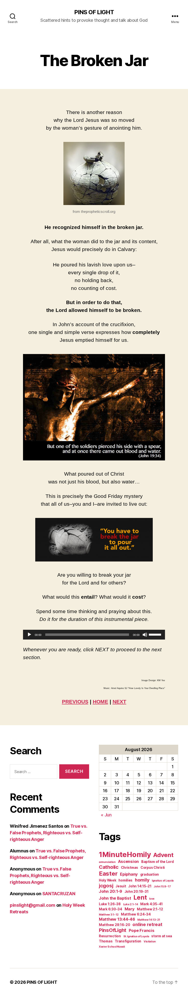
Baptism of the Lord (157, 862)
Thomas (105, 941)
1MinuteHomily (125, 854)
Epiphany (129, 874)
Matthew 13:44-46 (117, 919)
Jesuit (121, 886)
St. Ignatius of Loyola (136, 936)
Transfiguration (128, 941)
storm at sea (161, 936)
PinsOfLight (112, 930)
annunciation (107, 862)
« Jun (106, 814)
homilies (125, 880)
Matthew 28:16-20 (114, 925)
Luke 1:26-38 (110, 904)
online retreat (147, 924)
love (151, 898)
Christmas (129, 868)
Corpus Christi (153, 868)
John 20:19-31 (137, 891)
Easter (108, 873)
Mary (130, 908)
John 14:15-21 (140, 886)
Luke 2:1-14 (130, 904)
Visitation (150, 941)
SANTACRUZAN (58, 893)
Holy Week (107, 880)
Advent (163, 855)
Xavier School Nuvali (112, 946)
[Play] (29, 634)
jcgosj (106, 885)
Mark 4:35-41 (151, 904)
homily (142, 879)
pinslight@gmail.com (32, 905)
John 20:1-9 (110, 891)
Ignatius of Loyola (163, 880)
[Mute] (144, 634)
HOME (100, 701)
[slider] (156, 634)
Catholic (108, 867)
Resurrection (110, 936)
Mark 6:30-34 (110, 909)
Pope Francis (141, 930)
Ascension (128, 861)
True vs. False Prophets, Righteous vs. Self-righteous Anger (48, 833)
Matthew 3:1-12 (108, 914)
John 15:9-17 (162, 886)
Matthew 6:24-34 (136, 914)
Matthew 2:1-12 (150, 909)
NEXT (119, 701)
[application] (94, 635)
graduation (149, 874)
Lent (140, 897)
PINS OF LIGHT (94, 12)
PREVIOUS (75, 701)
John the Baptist (115, 898)
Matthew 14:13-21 (148, 919)
